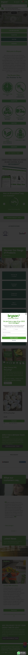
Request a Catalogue (14, 337)
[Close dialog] (26, 314)
